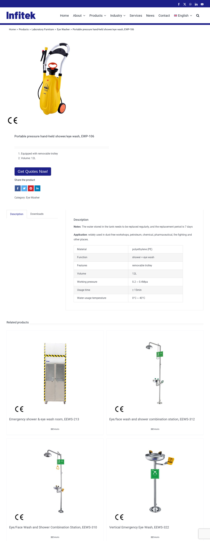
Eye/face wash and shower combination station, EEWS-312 (152, 419)
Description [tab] (16, 214)
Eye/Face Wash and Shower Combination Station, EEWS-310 (53, 527)
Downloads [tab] (36, 213)
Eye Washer (33, 197)
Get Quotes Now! (33, 171)
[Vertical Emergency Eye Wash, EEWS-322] (155, 481)
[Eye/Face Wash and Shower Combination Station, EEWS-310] (55, 481)
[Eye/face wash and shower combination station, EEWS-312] (155, 373)
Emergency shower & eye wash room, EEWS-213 (44, 419)
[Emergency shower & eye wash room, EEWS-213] (55, 373)
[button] (197, 15)
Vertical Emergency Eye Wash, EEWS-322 (139, 527)
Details (56, 429)
